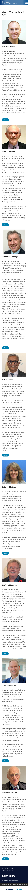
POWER (14, 884)
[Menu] (26, 2)
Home (3, 8)
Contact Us (24, 884)
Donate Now (4, 884)
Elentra (9, 884)
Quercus (19, 884)
